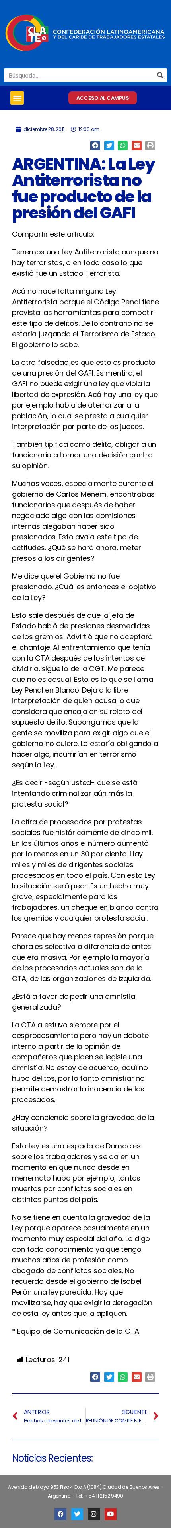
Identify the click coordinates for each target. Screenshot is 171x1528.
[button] (17, 98)
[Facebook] (60, 1514)
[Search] (160, 75)
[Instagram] (94, 1514)
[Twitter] (77, 1514)
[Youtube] (111, 1514)
